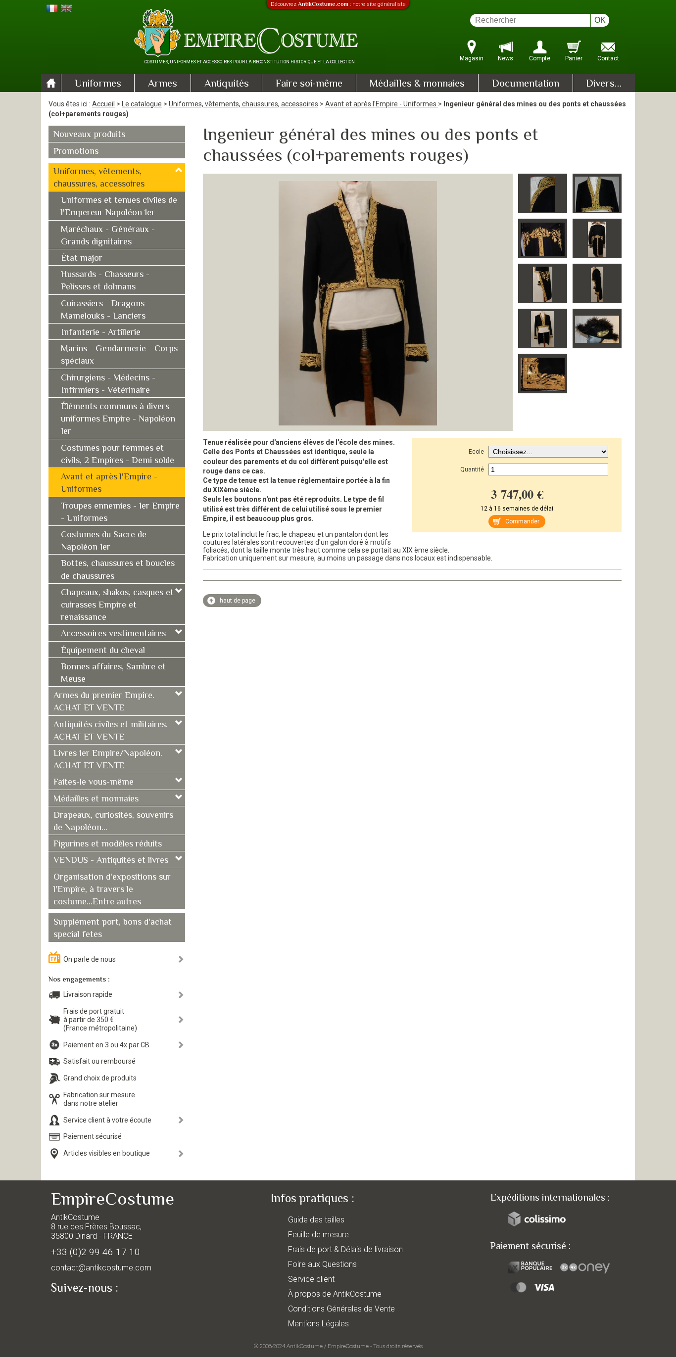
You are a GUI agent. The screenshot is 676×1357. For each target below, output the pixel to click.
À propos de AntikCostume (335, 1294)
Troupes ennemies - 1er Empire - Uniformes (120, 513)
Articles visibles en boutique (106, 1153)
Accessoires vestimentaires (113, 634)
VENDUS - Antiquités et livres (110, 861)
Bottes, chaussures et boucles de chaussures (118, 570)
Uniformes (98, 84)
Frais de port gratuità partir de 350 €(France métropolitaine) (100, 1019)
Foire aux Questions (322, 1264)
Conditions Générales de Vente (341, 1308)
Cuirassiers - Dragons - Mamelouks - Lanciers (105, 310)
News (505, 58)
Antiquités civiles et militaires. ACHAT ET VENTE (110, 731)
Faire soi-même (309, 84)
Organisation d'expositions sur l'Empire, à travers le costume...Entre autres (112, 890)
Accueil (103, 104)
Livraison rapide (87, 994)
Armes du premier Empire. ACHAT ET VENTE (103, 702)
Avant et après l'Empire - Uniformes (381, 104)
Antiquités (226, 84)
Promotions (75, 152)
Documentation (525, 84)
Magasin (471, 58)
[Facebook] (75, 1311)
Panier (573, 58)
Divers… (604, 84)
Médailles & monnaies (417, 84)
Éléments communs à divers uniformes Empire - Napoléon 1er (118, 419)
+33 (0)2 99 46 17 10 (95, 1252)
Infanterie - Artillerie (101, 333)
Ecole (476, 451)
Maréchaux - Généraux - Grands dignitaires (108, 236)
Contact (608, 58)
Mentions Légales (318, 1323)
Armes (162, 84)
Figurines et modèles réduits (107, 844)
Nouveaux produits (89, 135)
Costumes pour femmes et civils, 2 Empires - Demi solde (117, 455)
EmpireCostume (348, 1346)
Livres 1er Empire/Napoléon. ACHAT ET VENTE (107, 760)
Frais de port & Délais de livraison (345, 1249)
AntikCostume (305, 1346)
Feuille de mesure (318, 1234)
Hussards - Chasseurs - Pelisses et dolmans (105, 281)
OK (600, 20)
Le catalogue (142, 104)
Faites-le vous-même (93, 783)
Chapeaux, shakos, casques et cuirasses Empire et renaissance (117, 605)
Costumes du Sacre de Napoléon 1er (103, 541)
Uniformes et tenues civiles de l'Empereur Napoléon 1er (119, 207)
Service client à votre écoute (107, 1120)
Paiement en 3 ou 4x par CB (106, 1045)
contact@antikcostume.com (101, 1267)
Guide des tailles (316, 1219)
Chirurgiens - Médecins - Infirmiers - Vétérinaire (108, 385)
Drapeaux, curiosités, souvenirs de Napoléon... (113, 822)
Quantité (472, 469)
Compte (539, 58)
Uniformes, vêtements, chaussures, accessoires (243, 104)
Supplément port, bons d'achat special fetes (112, 929)
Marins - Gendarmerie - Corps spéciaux (119, 355)
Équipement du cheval (103, 651)
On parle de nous (89, 959)
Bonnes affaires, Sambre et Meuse (113, 673)
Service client (311, 1279)
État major (81, 259)
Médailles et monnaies (96, 799)
